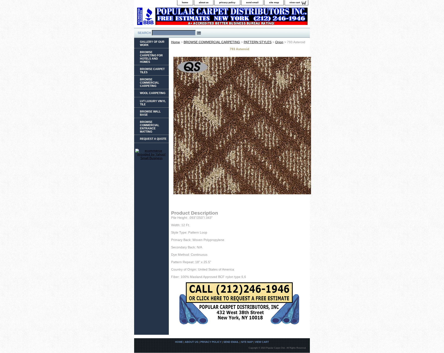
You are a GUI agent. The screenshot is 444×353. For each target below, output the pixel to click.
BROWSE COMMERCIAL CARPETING (212, 42)
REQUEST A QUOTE (153, 138)
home (185, 2)
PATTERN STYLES (257, 42)
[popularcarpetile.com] (192, 18)
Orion (279, 42)
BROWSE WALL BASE (150, 113)
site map (274, 2)
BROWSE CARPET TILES (152, 70)
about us (204, 2)
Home (175, 42)
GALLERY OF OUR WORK (152, 43)
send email (252, 2)
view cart (295, 2)
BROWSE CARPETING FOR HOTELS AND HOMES (151, 57)
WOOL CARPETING (152, 93)
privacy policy (227, 2)
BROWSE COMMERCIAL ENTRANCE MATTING (149, 126)
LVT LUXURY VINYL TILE (153, 103)
